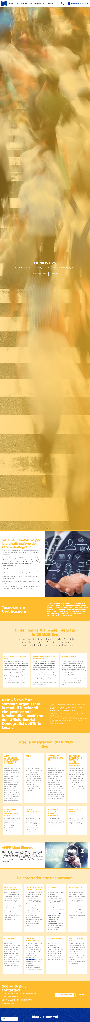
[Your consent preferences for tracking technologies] (9, 1019)
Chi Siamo (23, 3)
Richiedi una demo (38, 274)
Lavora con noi (39, 3)
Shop (30, 3)
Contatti (50, 3)
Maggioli (13, 3)
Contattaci (55, 274)
